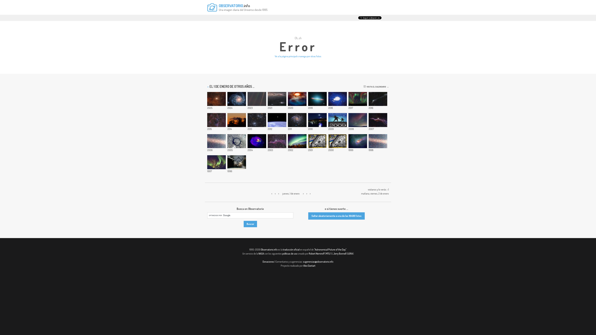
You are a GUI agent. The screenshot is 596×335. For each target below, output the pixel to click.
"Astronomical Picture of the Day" (330, 249)
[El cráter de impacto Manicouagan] (236, 141)
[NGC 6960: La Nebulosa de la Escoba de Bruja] (277, 141)
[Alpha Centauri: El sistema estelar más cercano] (216, 99)
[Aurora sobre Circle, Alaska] (216, 162)
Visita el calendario (376, 86)
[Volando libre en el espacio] (277, 120)
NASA (261, 253)
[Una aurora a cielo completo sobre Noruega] (357, 99)
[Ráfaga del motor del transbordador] (236, 162)
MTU (328, 253)
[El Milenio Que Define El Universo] (337, 141)
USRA (350, 253)
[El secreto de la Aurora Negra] (297, 141)
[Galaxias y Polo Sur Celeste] (277, 99)
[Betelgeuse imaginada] (297, 99)
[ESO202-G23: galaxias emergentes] (357, 141)
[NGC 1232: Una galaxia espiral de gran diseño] (236, 99)
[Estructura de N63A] (257, 141)
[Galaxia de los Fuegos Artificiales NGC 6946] (297, 120)
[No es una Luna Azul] (317, 120)
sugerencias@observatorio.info (318, 261)
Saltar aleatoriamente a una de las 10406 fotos (336, 215)
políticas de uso (289, 253)
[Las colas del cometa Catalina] (378, 99)
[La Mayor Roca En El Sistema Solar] (216, 141)
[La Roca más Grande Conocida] (378, 141)
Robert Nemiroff (317, 253)
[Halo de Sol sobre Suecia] (337, 99)
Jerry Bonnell (339, 253)
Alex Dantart (309, 265)
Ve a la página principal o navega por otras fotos (298, 56)
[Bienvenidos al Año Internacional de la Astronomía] (337, 120)
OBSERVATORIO (231, 5)
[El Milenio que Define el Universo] (317, 141)
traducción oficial (291, 249)
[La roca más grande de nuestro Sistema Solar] (257, 99)
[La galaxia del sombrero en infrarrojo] (317, 99)
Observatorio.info (269, 249)
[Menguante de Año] (236, 120)
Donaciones (268, 261)
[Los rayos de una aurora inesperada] (357, 120)
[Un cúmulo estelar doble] (257, 120)
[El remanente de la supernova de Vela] (216, 120)
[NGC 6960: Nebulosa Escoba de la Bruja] (378, 120)
